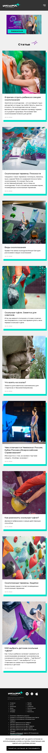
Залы (11, 708)
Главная (12, 703)
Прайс (29, 703)
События (30, 706)
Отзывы (12, 711)
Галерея (12, 710)
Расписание (31, 708)
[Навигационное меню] (44, 5)
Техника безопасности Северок (20, 722)
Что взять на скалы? (15, 382)
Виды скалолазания (15, 247)
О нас (12, 704)
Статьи (29, 710)
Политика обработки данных (19, 715)
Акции (29, 704)
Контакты (30, 711)
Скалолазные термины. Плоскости (23, 173)
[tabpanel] (24, 24)
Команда (13, 706)
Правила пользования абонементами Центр (24, 717)
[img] (27, 693)
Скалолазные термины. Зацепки (21, 583)
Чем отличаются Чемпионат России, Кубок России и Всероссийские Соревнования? (24, 450)
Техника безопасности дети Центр (21, 727)
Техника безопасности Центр (19, 724)
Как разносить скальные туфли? (22, 518)
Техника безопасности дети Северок (22, 726)
